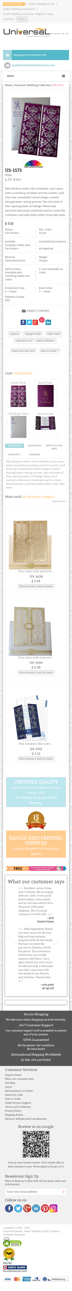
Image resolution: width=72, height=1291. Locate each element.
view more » (59, 501)
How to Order (13, 1099)
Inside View (45, 413)
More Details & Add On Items (36, 586)
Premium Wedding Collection (32, 85)
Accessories (34, 445)
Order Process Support (18, 1103)
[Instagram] (53, 1208)
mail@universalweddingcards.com (33, 65)
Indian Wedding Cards (41, 4)
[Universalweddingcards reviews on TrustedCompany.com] (9, 1254)
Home (8, 85)
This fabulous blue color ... (36, 744)
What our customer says (19, 1079)
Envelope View (18, 413)
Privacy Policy (13, 1111)
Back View (45, 383)
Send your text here (23, 351)
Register (40, 14)
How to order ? (49, 351)
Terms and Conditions (18, 1107)
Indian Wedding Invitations (19, 9)
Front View (18, 383)
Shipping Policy (14, 1115)
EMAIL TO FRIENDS (38, 310)
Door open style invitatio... (36, 571)
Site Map (10, 1083)
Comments (34, 454)
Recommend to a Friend (19, 1091)
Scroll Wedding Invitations (18, 14)
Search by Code (14, 1095)
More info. (14, 454)
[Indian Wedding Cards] (36, 31)
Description (14, 445)
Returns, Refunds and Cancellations (26, 1118)
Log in (50, 14)
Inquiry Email (13, 1075)
